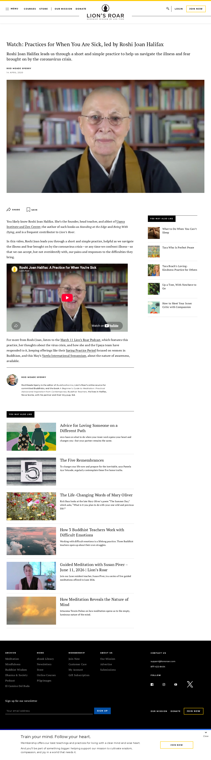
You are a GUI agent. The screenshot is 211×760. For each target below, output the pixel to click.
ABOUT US (106, 653)
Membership (77, 653)
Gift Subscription (79, 675)
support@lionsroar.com (163, 661)
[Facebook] (155, 684)
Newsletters (44, 664)
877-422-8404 (158, 666)
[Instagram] (166, 684)
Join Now (196, 9)
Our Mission (63, 9)
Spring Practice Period (81, 350)
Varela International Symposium (64, 356)
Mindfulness (13, 664)
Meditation (12, 659)
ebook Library (45, 659)
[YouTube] (178, 684)
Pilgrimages (44, 680)
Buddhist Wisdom (16, 669)
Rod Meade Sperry (19, 68)
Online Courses (46, 675)
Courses (30, 9)
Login (179, 9)
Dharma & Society (16, 675)
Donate (81, 9)
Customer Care (78, 664)
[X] (190, 684)
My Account (76, 669)
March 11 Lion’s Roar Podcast (80, 340)
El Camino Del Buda (17, 686)
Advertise (106, 664)
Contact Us (158, 653)
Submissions (108, 669)
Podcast (10, 680)
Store (43, 9)
